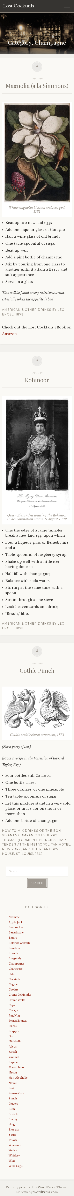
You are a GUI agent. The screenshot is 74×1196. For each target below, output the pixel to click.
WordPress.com (45, 1192)
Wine (12, 1160)
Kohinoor (37, 380)
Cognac (13, 984)
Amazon (9, 334)
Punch (13, 1098)
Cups (12, 1005)
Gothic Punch (37, 670)
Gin (11, 1036)
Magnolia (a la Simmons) (37, 85)
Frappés (14, 1031)
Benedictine (16, 932)
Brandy (13, 953)
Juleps (13, 1046)
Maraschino (16, 1067)
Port (11, 1088)
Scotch (13, 1114)
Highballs (15, 1041)
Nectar (13, 1072)
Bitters (13, 937)
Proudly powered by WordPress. (31, 1187)
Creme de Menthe (20, 994)
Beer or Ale (16, 927)
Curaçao (14, 1010)
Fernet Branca (18, 1020)
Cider (12, 974)
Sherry (13, 1119)
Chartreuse (16, 968)
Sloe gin (14, 1129)
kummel (14, 1057)
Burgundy (15, 958)
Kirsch (13, 1051)
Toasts (13, 1140)
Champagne (16, 963)
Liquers (13, 1062)
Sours (12, 1134)
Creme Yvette (17, 1000)
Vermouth (15, 1145)
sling (12, 1124)
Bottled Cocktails (19, 943)
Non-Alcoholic (18, 1077)
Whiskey (14, 1155)
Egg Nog (14, 1015)
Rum (12, 1109)
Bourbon (14, 948)
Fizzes (13, 1026)
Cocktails (14, 979)
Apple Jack (16, 922)
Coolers (13, 989)
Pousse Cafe (16, 1093)
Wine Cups (16, 1166)
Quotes (13, 1103)
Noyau (13, 1083)
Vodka (13, 1150)
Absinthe (14, 917)
